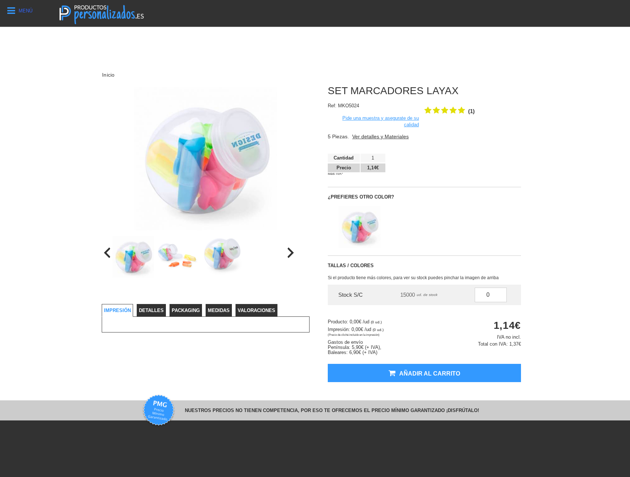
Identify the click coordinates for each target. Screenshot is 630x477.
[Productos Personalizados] (101, 13)
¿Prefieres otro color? (361, 197)
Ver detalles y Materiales (380, 136)
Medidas (219, 310)
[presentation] (107, 252)
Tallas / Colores (351, 265)
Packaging (186, 310)
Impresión (117, 310)
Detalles (151, 310)
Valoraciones (256, 310)
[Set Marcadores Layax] (133, 257)
